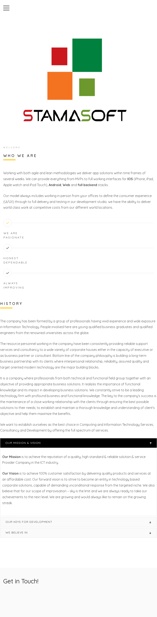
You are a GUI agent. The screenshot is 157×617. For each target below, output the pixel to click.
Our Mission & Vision (23, 443)
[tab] (78, 443)
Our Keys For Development (29, 522)
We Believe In (17, 532)
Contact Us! (19, 596)
